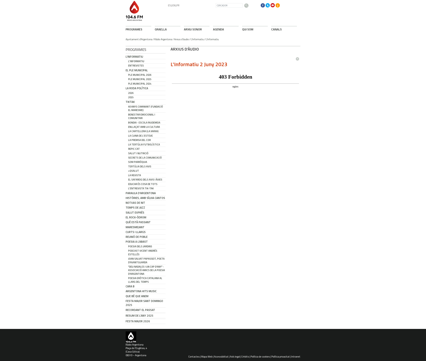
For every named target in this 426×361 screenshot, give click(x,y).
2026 (130, 93)
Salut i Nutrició (138, 153)
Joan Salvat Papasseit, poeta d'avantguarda (146, 260)
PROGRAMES (134, 29)
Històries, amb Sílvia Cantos (145, 198)
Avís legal (235, 357)
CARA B (130, 286)
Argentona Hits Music (141, 291)
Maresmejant (135, 227)
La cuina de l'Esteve (140, 136)
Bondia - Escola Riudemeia (144, 122)
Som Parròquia (137, 162)
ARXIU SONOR (193, 29)
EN (173, 5)
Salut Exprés (135, 212)
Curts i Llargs (136, 232)
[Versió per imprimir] (298, 58)
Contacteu (194, 357)
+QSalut (133, 171)
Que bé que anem (137, 296)
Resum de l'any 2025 (139, 315)
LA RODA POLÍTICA (137, 88)
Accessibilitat (221, 357)
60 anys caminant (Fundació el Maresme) (145, 108)
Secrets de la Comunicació (145, 158)
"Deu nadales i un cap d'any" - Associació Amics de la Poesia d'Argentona (146, 270)
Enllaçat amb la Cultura (144, 127)
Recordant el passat (140, 310)
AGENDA (218, 29)
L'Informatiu (197, 39)
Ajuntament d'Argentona (139, 39)
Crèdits (245, 357)
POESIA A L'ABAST (137, 242)
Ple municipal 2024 (139, 84)
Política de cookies (260, 357)
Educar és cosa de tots (142, 184)
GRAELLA (161, 29)
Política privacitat (280, 357)
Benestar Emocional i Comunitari (141, 116)
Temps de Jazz (135, 207)
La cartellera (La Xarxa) (143, 131)
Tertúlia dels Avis (139, 166)
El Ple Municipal (137, 70)
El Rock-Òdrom (136, 217)
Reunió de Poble (137, 237)
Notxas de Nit (135, 203)
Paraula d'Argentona (141, 193)
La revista (134, 175)
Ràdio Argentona (163, 39)
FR (178, 5)
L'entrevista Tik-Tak (141, 188)
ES (169, 5)
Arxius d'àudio (181, 39)
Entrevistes (136, 65)
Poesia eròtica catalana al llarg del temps (145, 280)
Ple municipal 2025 (139, 79)
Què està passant (138, 222)
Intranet (295, 357)
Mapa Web (207, 357)
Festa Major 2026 (138, 321)
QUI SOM (247, 29)
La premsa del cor (139, 140)
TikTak (130, 102)
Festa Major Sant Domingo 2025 (144, 303)
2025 (130, 97)
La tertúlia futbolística (144, 144)
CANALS (276, 29)
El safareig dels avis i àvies (145, 179)
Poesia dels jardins (140, 246)
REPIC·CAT (134, 149)
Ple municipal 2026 (139, 75)
